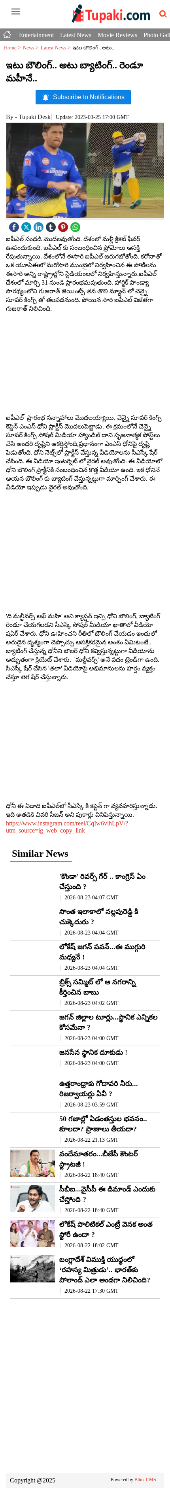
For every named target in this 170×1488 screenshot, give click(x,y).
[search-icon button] (162, 14)
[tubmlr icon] (52, 225)
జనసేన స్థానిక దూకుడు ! (93, 1052)
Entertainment (36, 35)
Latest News (75, 35)
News (32, 48)
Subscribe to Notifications (89, 97)
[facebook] (15, 225)
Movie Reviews (117, 35)
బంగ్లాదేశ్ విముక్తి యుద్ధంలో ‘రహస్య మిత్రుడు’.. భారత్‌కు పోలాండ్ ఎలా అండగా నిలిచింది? (104, 1270)
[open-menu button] (16, 12)
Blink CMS (145, 1479)
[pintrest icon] (64, 225)
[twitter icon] (27, 225)
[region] (85, 363)
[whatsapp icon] (76, 225)
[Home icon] (8, 32)
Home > (13, 48)
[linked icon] (39, 225)
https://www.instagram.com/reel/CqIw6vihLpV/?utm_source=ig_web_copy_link (67, 827)
